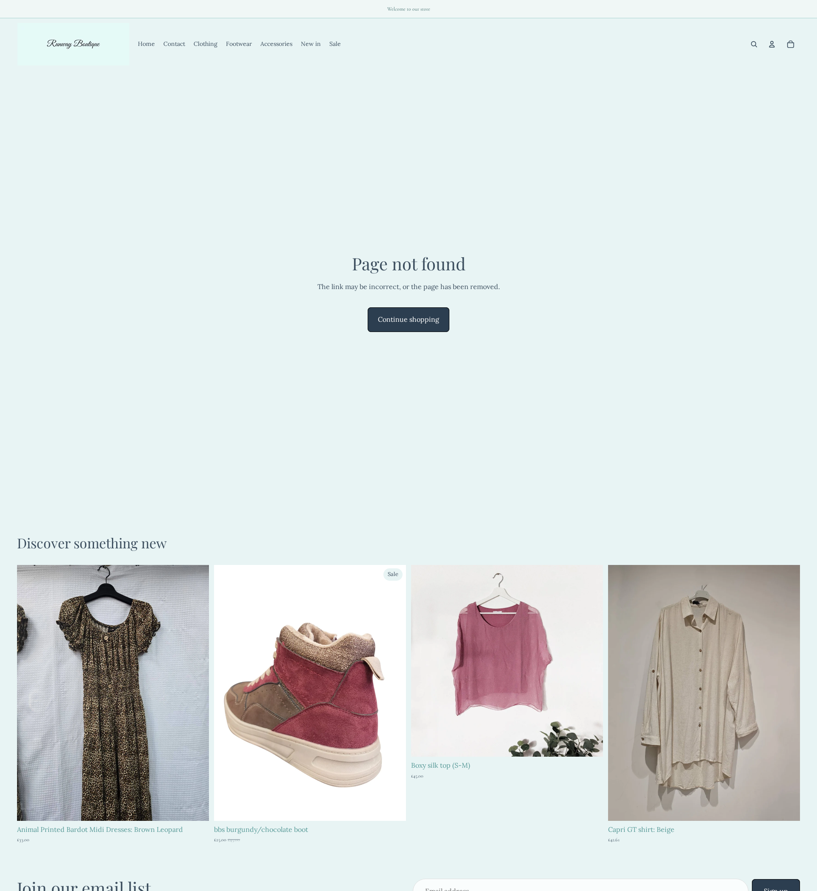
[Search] (754, 44)
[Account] (772, 44)
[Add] (195, 807)
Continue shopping (408, 319)
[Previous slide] (30, 693)
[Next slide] (196, 693)
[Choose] (392, 807)
